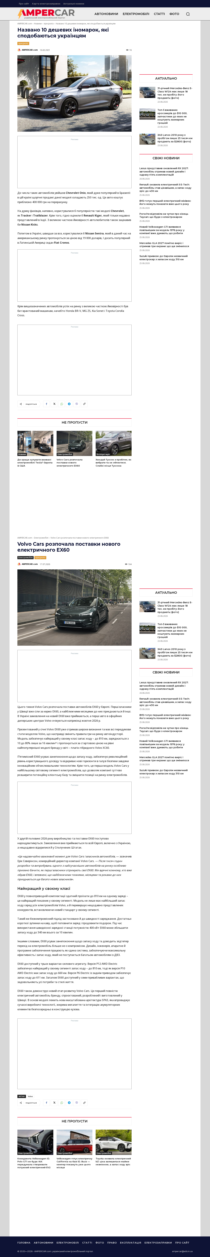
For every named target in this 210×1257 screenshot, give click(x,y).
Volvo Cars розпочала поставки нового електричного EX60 (70, 462)
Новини (38, 23)
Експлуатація (103, 454)
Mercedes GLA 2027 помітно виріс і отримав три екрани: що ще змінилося (164, 245)
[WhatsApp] (61, 404)
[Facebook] (46, 404)
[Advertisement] (75, 164)
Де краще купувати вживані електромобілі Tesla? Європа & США (34, 462)
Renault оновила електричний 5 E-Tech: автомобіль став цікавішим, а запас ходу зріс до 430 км (165, 187)
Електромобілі (65, 454)
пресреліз (49, 23)
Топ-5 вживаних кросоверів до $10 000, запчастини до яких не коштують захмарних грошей (172, 116)
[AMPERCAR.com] (19, 50)
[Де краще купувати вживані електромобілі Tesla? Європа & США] (35, 443)
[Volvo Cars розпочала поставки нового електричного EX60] (75, 443)
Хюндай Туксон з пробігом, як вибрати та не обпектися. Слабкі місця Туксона (113, 462)
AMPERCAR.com (24, 23)
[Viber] (76, 404)
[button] (188, 14)
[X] (54, 404)
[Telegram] (69, 404)
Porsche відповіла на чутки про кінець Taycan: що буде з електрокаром (163, 215)
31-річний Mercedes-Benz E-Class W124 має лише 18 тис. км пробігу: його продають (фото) (175, 93)
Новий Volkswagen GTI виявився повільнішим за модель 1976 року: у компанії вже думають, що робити (161, 230)
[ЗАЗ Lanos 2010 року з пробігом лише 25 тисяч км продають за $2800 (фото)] (147, 139)
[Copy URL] (84, 404)
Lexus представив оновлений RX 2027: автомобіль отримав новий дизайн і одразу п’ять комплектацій (163, 171)
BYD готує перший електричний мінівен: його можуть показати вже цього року (165, 202)
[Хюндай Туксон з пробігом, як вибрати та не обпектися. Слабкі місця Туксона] (114, 443)
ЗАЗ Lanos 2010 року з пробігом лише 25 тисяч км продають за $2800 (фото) (175, 138)
